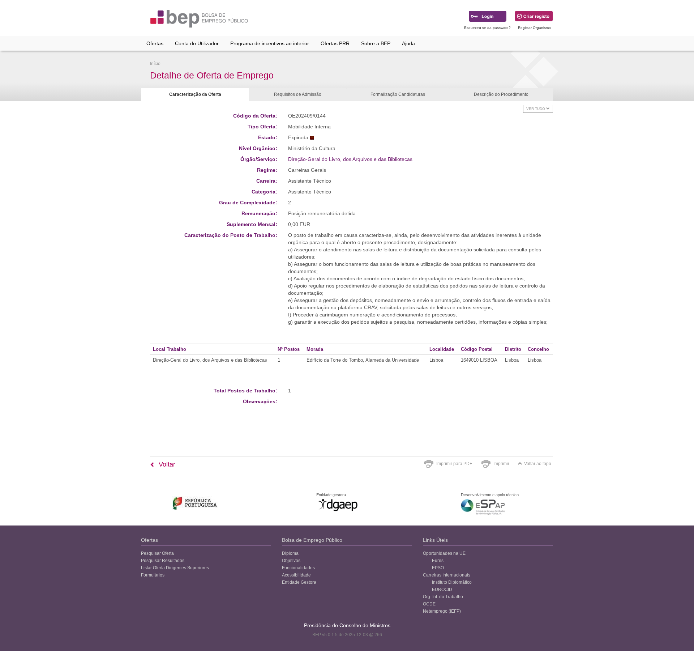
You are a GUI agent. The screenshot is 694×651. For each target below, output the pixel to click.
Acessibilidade (296, 575)
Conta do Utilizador (197, 43)
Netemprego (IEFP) (442, 611)
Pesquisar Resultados (162, 560)
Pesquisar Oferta (157, 553)
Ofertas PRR (335, 43)
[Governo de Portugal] (195, 503)
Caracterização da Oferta (195, 94)
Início (155, 63)
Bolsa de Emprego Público (312, 540)
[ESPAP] (483, 507)
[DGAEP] (338, 505)
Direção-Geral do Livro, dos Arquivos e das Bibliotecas (350, 159)
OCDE (429, 604)
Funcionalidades (298, 567)
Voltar (166, 464)
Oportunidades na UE (444, 553)
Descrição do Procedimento (501, 94)
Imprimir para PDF (454, 463)
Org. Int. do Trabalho (443, 596)
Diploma (290, 553)
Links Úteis (435, 540)
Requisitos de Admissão (297, 94)
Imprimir (501, 463)
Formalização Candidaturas (397, 94)
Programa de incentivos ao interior (269, 43)
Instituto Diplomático (452, 582)
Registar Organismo (534, 28)
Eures (438, 560)
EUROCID (442, 589)
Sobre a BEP (375, 43)
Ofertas (154, 43)
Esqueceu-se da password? (487, 28)
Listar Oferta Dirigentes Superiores (175, 567)
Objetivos (291, 560)
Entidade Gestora (299, 582)
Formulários (152, 575)
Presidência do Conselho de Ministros (347, 625)
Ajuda (408, 43)
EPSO (438, 567)
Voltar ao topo (537, 463)
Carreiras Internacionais (446, 575)
